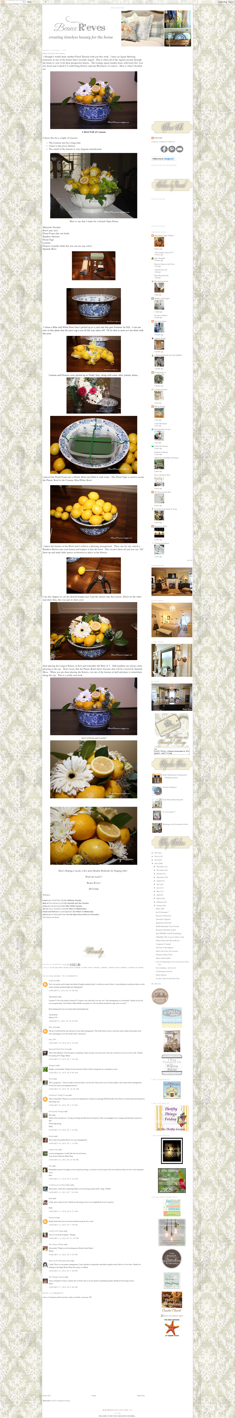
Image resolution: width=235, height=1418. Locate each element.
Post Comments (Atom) (61, 1401)
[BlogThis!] (73, 964)
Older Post (141, 1396)
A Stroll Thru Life (160, 270)
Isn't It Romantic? (162, 912)
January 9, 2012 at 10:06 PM (63, 991)
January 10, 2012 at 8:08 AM (63, 1073)
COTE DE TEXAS (161, 446)
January (160, 906)
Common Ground (160, 389)
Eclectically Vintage (56, 1111)
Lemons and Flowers (117, 967)
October (160, 874)
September (161, 877)
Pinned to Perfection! (163, 916)
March (159, 898)
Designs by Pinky (160, 526)
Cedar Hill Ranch (160, 424)
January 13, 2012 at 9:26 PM (63, 1255)
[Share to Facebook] (79, 964)
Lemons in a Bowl (135, 967)
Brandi (51, 1136)
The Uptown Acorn (161, 281)
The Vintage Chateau (56, 1277)
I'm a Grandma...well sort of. (166, 968)
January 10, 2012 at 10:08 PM (64, 1160)
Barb (51, 1198)
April (159, 895)
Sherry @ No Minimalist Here (60, 1261)
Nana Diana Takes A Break (164, 235)
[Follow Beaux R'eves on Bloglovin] (163, 160)
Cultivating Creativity (164, 971)
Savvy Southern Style (162, 475)
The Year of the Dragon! (164, 948)
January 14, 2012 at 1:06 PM (63, 1271)
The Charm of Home (51, 917)
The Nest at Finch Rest (162, 492)
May (158, 891)
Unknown (52, 980)
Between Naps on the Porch (164, 264)
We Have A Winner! (170, 787)
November (161, 870)
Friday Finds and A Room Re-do (167, 940)
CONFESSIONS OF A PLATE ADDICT (168, 355)
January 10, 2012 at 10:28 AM (64, 1089)
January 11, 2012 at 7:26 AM (63, 1192)
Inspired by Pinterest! (163, 923)
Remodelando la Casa (162, 429)
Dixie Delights (159, 258)
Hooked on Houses (161, 452)
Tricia (51, 1079)
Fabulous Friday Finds (164, 955)
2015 (156, 853)
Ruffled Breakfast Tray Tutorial (167, 926)
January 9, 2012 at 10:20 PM (63, 1021)
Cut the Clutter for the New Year (167, 978)
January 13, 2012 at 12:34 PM (64, 1238)
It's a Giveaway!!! (169, 812)
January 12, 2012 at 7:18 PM (63, 1225)
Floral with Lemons (91, 967)
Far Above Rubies (160, 315)
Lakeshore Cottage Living (58, 1095)
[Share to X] (76, 964)
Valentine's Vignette (163, 919)
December (160, 867)
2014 (156, 856)
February (160, 902)
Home (94, 1396)
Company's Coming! (163, 944)
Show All (189, 560)
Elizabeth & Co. (160, 372)
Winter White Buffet (163, 958)
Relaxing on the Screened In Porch (175, 824)
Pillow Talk (160, 909)
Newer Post (47, 1396)
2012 (156, 863)
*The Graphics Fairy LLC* (164, 253)
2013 (156, 860)
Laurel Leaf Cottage (56, 1231)
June (158, 888)
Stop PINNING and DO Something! (169, 933)
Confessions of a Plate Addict (59, 1185)
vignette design (160, 338)
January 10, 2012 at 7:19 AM (63, 1059)
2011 (156, 984)
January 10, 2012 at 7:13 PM (63, 1143)
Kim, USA (52, 1027)
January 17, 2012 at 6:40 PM (63, 1287)
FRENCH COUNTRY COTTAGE (166, 458)
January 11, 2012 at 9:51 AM (63, 1211)
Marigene (52, 1065)
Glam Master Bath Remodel (173, 800)
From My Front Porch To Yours (165, 509)
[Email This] (71, 964)
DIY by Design (159, 406)
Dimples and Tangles (162, 298)
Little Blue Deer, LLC (123, 1410)
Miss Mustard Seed (161, 276)
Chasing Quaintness (161, 543)
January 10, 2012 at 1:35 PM (63, 1105)
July (158, 884)
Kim (50, 1166)
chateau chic (53, 1150)
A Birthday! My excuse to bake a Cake (170, 937)
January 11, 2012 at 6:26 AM (63, 1179)
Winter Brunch (161, 975)
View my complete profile (163, 142)
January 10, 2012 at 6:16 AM (63, 1043)
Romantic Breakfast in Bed (166, 930)
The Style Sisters (160, 321)
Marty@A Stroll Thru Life (58, 1049)
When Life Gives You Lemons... (167, 951)
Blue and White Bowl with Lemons (65, 967)
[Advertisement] (63, 1375)
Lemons (104, 967)
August (159, 881)
